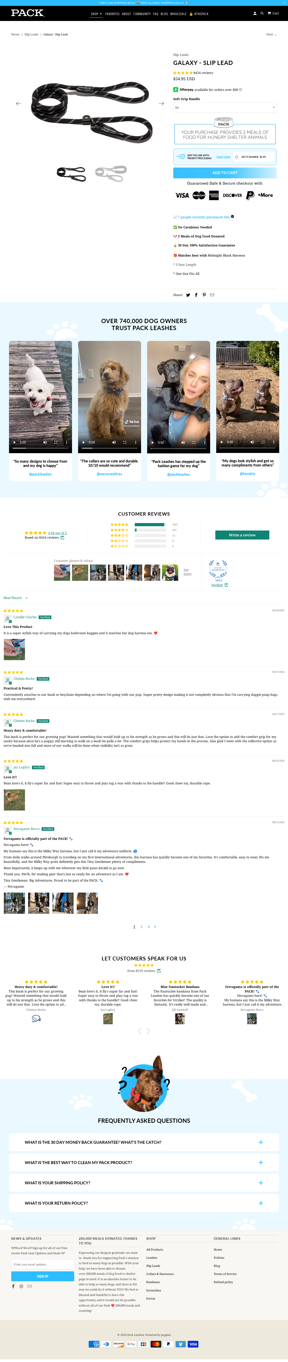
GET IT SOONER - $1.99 (254, 157)
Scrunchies (153, 1290)
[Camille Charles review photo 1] (14, 649)
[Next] (161, 104)
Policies (219, 1258)
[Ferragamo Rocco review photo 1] (14, 903)
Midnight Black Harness (226, 255)
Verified (217, 585)
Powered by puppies (158, 1335)
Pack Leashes (135, 1335)
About (126, 14)
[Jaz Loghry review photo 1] (14, 800)
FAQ (155, 14)
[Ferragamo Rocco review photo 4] (87, 903)
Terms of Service (225, 1274)
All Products (154, 1249)
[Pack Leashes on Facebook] (13, 1286)
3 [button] (149, 927)
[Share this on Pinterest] (203, 295)
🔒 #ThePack (199, 14)
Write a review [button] (242, 535)
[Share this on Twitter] (187, 295)
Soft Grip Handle (186, 99)
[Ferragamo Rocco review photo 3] (63, 903)
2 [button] (141, 927)
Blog (217, 1266)
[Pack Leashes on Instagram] (21, 1286)
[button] (183, 73)
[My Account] (255, 13)
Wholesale (178, 14)
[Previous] (18, 104)
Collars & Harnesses (160, 1274)
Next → (271, 34)
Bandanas (153, 1282)
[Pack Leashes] (28, 13)
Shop (96, 13)
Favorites (112, 14)
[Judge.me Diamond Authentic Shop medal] (218, 569)
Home (15, 34)
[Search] (262, 13)
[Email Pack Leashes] (29, 1286)
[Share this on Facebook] (195, 295)
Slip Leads (31, 34)
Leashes (151, 1258)
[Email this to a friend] (211, 295)
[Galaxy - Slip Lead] (90, 104)
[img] (13, 611)
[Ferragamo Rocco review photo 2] (39, 903)
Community (142, 14)
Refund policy (223, 1282)
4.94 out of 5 (57, 533)
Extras (150, 1298)
